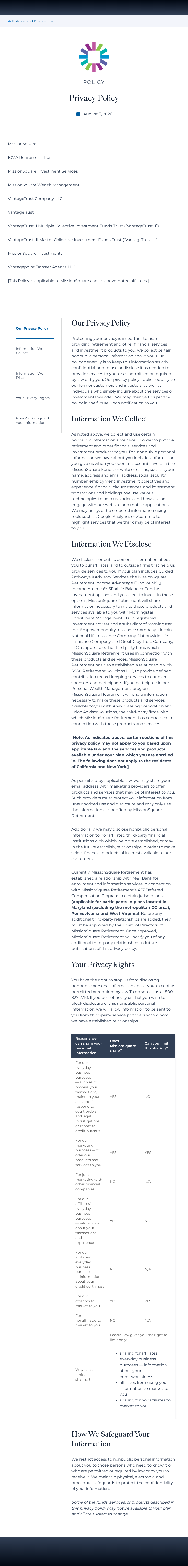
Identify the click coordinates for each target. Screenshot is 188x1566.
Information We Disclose (29, 375)
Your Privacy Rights (33, 398)
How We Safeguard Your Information (32, 420)
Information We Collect (29, 350)
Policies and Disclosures (33, 21)
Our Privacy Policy (32, 328)
